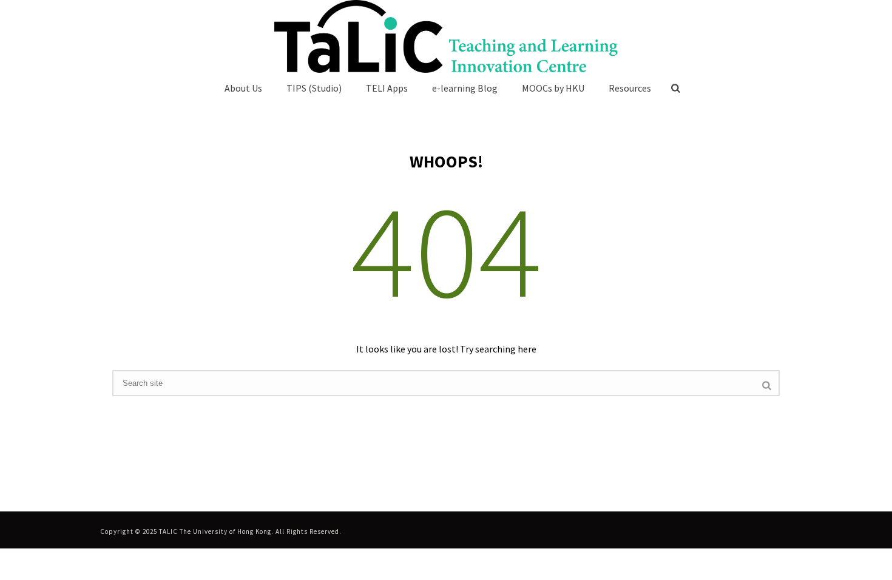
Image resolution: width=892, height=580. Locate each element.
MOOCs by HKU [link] (553, 88)
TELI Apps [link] (387, 88)
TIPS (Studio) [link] (314, 88)
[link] (445, 36)
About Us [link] (243, 88)
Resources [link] (630, 88)
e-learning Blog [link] (465, 88)
